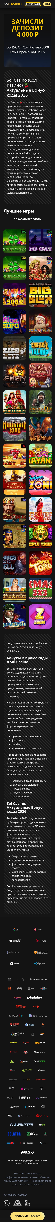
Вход (47, 4)
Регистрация (33, 4)
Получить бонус (27, 1216)
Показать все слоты (28, 219)
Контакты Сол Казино (27, 1163)
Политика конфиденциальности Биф (27, 1160)
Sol (13, 3)
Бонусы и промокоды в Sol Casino (27, 643)
